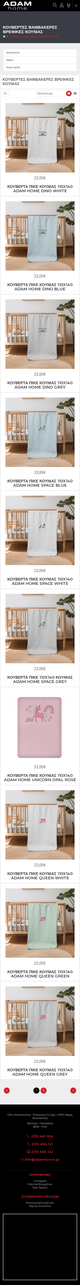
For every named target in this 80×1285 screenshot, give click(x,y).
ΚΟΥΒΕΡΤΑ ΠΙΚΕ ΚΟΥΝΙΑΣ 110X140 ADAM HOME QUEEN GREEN (40, 973)
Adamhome (12, 52)
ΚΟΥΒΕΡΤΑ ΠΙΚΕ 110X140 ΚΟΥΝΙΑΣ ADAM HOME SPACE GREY (40, 679)
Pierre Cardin (13, 67)
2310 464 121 (42, 1144)
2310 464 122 (42, 1152)
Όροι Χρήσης (40, 1187)
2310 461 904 (42, 1136)
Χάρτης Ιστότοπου (40, 1206)
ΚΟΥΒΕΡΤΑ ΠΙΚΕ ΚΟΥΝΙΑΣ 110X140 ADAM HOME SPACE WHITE (40, 581)
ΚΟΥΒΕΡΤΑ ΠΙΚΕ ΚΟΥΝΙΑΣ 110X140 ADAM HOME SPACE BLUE (40, 483)
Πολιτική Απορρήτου (40, 1184)
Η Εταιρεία (40, 1180)
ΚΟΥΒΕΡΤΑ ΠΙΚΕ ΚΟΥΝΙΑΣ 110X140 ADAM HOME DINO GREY (40, 385)
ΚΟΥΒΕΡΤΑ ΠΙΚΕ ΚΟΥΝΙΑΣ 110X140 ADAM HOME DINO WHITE (40, 188)
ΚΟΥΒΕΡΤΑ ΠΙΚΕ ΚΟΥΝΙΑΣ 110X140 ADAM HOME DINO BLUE (40, 286)
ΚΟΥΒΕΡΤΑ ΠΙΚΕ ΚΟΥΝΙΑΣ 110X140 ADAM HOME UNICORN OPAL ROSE (40, 777)
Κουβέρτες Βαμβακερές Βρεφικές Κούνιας (34, 36)
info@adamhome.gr (42, 1159)
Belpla (9, 60)
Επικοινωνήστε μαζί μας (40, 1202)
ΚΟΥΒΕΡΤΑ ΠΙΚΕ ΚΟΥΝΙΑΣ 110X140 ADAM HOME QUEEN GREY (40, 1072)
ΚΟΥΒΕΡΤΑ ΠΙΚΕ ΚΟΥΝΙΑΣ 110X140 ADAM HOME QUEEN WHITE (40, 875)
